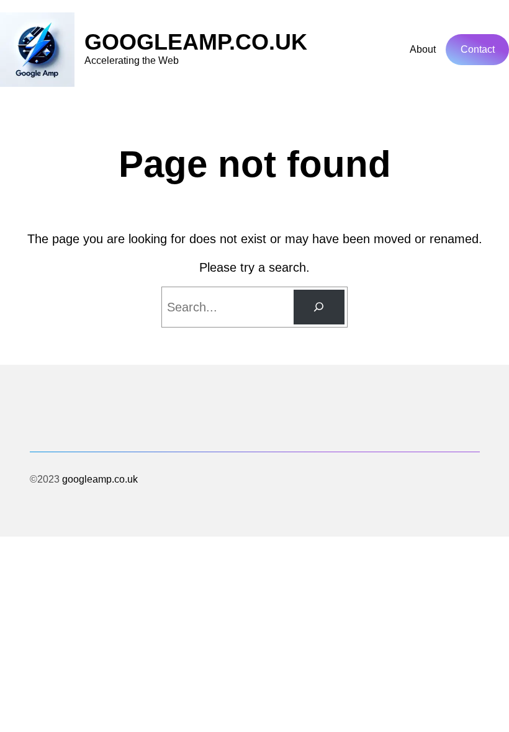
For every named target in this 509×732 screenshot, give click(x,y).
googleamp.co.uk (195, 42)
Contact (478, 49)
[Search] (319, 307)
